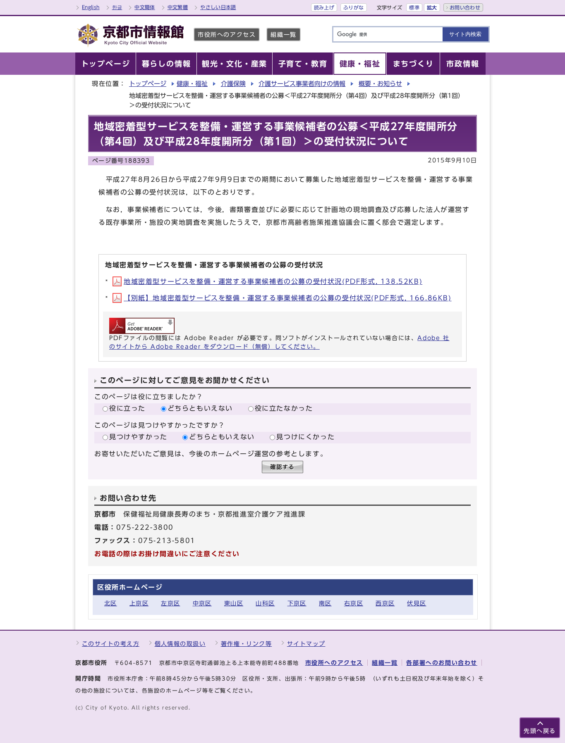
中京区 (202, 603)
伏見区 (416, 603)
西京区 (385, 603)
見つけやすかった (138, 436)
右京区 (353, 603)
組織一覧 (283, 34)
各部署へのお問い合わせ (441, 663)
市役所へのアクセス (227, 34)
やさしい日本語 (218, 7)
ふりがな (353, 7)
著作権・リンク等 (246, 644)
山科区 (265, 603)
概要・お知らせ (380, 84)
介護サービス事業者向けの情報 (302, 84)
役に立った (127, 408)
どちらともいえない (200, 408)
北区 (110, 603)
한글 (117, 7)
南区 (325, 603)
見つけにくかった (305, 436)
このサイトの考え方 (110, 644)
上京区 (138, 603)
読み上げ (324, 7)
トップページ (147, 84)
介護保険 (233, 84)
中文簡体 (144, 7)
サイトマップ (306, 644)
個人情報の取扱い (180, 644)
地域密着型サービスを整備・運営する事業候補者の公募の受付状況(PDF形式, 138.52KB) (273, 281)
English (91, 7)
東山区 (233, 603)
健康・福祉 (192, 84)
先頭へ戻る (540, 731)
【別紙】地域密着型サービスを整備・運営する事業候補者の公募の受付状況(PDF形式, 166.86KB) (288, 298)
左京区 (170, 603)
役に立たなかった (284, 408)
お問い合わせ (465, 7)
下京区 (296, 603)
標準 (414, 7)
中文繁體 (178, 7)
